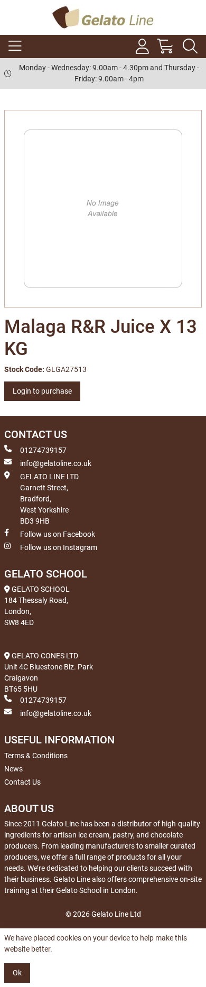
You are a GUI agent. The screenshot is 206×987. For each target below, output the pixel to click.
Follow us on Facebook (57, 534)
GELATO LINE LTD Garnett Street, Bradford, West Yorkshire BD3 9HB (49, 498)
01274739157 (43, 450)
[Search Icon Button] (190, 46)
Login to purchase (42, 391)
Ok (17, 973)
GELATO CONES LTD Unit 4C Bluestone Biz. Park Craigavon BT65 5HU (48, 672)
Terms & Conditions (36, 755)
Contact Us (22, 782)
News (13, 769)
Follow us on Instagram (58, 547)
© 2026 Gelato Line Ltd (103, 914)
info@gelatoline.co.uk (55, 463)
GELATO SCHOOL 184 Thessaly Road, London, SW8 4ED (37, 606)
